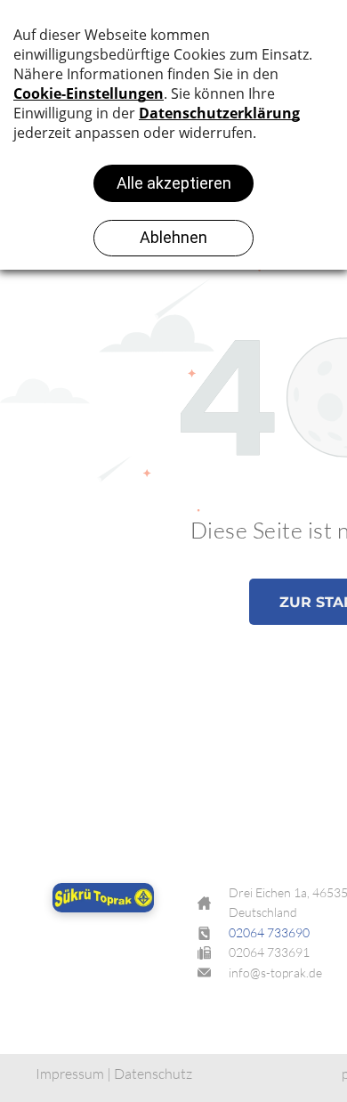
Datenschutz (153, 1073)
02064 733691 (269, 952)
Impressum (70, 1073)
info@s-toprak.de (275, 972)
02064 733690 (269, 932)
